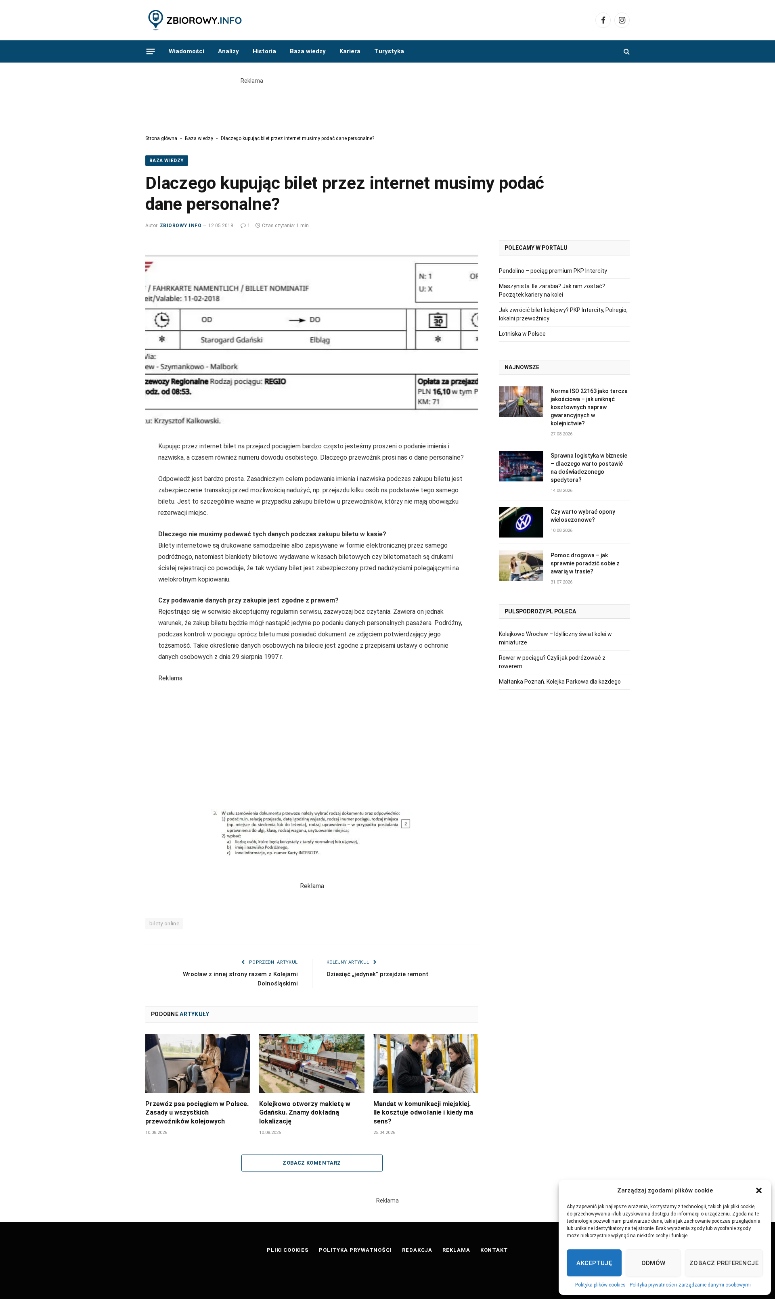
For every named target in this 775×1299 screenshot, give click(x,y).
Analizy (228, 51)
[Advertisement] (387, 103)
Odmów (653, 1263)
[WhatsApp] (117, 523)
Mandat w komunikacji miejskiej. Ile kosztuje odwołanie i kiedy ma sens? (423, 1112)
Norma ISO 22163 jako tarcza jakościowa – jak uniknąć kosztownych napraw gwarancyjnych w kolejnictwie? (589, 407)
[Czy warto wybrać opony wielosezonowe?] (521, 522)
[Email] (117, 505)
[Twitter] (117, 469)
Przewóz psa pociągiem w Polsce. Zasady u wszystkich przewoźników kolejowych (197, 1112)
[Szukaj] (626, 51)
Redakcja (417, 1250)
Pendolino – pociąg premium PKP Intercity (553, 271)
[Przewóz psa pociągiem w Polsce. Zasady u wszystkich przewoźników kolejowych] (197, 1063)
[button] (759, 1190)
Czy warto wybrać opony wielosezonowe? (583, 515)
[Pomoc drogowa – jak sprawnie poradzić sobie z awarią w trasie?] (521, 565)
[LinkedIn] (117, 487)
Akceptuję (594, 1263)
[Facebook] (117, 451)
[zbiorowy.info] (195, 20)
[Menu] (151, 51)
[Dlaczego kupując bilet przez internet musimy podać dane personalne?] (311, 334)
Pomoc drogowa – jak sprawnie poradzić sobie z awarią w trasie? (585, 563)
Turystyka (389, 51)
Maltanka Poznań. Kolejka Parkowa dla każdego (560, 681)
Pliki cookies (288, 1250)
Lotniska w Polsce (522, 334)
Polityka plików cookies (600, 1285)
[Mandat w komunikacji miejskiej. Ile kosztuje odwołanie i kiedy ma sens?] (425, 1063)
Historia (264, 51)
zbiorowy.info (180, 225)
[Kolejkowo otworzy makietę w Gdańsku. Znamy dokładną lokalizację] (311, 1063)
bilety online (164, 923)
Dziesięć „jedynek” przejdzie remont (377, 974)
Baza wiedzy (308, 51)
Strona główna (161, 138)
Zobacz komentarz (312, 1163)
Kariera (349, 51)
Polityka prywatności (355, 1250)
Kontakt (494, 1250)
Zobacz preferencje (723, 1263)
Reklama (456, 1250)
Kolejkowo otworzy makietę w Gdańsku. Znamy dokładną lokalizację (304, 1112)
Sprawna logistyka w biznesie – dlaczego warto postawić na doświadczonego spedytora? (589, 467)
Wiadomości (186, 51)
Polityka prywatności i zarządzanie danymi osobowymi (690, 1285)
